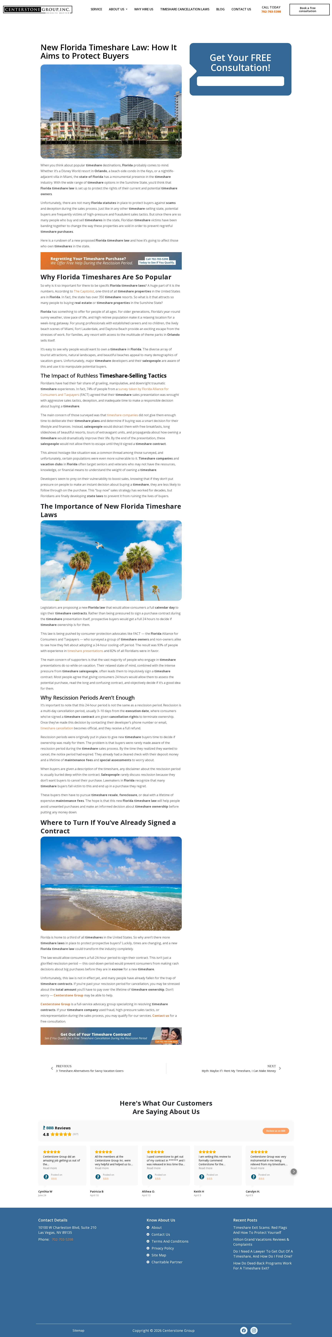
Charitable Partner (167, 1262)
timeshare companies (122, 415)
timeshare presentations (85, 651)
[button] (38, 1172)
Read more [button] (50, 1168)
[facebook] (243, 1330)
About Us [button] (117, 9)
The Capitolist (84, 291)
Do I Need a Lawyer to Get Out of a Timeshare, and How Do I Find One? (263, 1254)
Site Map (159, 1255)
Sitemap (78, 1330)
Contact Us (241, 9)
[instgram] (254, 1330)
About (157, 1227)
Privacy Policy (163, 1248)
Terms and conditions (170, 1241)
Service (96, 9)
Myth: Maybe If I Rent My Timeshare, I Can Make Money (239, 1071)
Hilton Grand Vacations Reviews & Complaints (261, 1242)
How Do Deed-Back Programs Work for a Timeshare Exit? (262, 1265)
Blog (220, 9)
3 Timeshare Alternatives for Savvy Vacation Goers (90, 1071)
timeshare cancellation (57, 728)
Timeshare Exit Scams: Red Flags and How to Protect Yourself (260, 1230)
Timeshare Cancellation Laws (184, 9)
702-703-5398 (271, 11)
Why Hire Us (143, 9)
